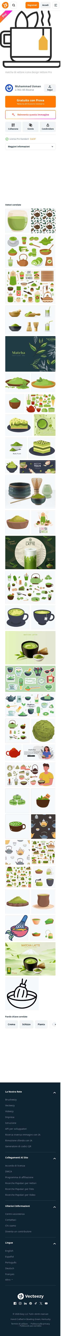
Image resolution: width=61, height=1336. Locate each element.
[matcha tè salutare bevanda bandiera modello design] (16, 492)
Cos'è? (33, 139)
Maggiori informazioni (19, 144)
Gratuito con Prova (30, 101)
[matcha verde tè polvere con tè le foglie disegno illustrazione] (17, 406)
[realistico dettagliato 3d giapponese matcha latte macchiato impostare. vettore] (30, 559)
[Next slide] (48, 1273)
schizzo (26, 1273)
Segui (50, 89)
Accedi (45, 5)
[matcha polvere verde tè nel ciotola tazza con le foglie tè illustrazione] (17, 427)
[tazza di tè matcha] (17, 736)
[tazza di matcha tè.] (17, 710)
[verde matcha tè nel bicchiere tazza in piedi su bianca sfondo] (17, 218)
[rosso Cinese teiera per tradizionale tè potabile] (39, 871)
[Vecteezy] (5, 5)
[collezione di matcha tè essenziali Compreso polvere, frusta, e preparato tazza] (16, 1122)
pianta (41, 1273)
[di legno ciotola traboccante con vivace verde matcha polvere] (17, 589)
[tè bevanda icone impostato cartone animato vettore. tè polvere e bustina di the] (18, 1177)
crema (11, 1273)
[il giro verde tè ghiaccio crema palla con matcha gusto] (17, 875)
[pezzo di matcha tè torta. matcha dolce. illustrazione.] (19, 469)
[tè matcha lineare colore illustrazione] (42, 1150)
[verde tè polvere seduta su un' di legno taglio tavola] (40, 1123)
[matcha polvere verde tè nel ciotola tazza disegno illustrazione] (40, 426)
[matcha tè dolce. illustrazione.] (40, 511)
